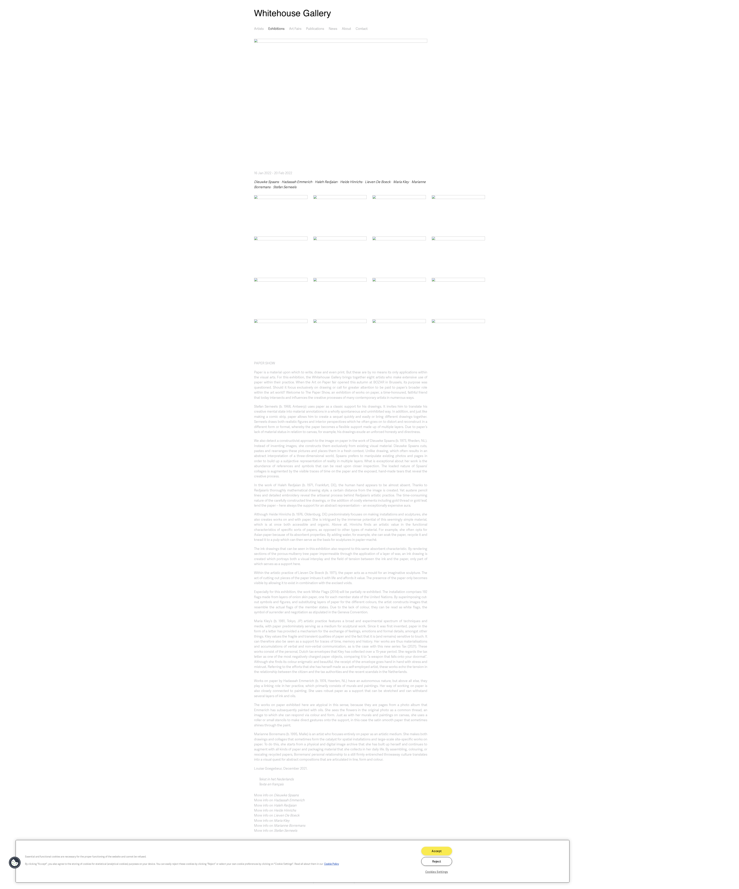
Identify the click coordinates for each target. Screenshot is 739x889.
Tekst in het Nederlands (276, 779)
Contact (362, 28)
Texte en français (271, 784)
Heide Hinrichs (351, 181)
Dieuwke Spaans (266, 181)
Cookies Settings (436, 872)
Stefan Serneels (284, 187)
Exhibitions (276, 28)
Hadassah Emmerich (297, 181)
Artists (259, 28)
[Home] (369, 14)
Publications (315, 28)
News (333, 28)
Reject (436, 861)
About (346, 28)
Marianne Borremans (289, 825)
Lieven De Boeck (377, 181)
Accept (436, 851)
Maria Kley (401, 181)
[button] (281, 212)
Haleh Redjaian (326, 181)
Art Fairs (295, 28)
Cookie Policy (331, 864)
